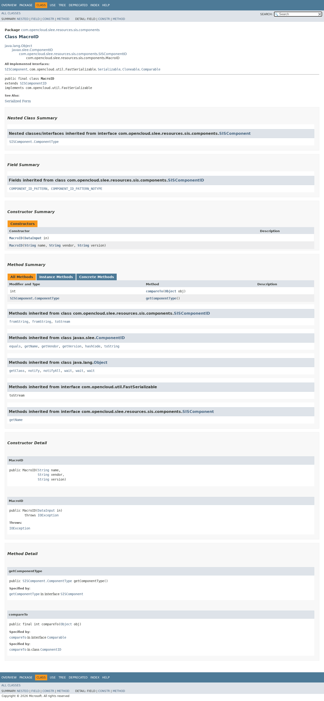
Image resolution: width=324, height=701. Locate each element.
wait (68, 371)
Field (35, 19)
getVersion (71, 346)
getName (31, 346)
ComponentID (110, 338)
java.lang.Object (18, 46)
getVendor (50, 346)
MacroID (16, 238)
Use (53, 5)
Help (106, 5)
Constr (48, 19)
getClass (16, 371)
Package (25, 5)
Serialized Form (18, 101)
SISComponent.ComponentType (34, 142)
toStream (62, 321)
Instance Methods (56, 277)
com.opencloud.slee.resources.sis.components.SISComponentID (73, 54)
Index (94, 5)
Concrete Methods (96, 277)
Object (170, 291)
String (30, 245)
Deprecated (78, 5)
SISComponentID (33, 83)
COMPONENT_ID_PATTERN (28, 189)
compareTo (154, 291)
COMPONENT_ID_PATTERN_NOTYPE (76, 189)
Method (63, 19)
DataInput (33, 238)
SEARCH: (266, 14)
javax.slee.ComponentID (32, 50)
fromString (18, 321)
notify (34, 371)
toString (111, 346)
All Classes (11, 13)
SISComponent (16, 69)
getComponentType (161, 298)
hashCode (92, 346)
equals (15, 346)
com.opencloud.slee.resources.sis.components (60, 30)
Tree (62, 5)
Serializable (109, 69)
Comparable (150, 69)
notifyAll (51, 371)
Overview (9, 5)
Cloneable (130, 69)
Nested (22, 19)
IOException (48, 515)
